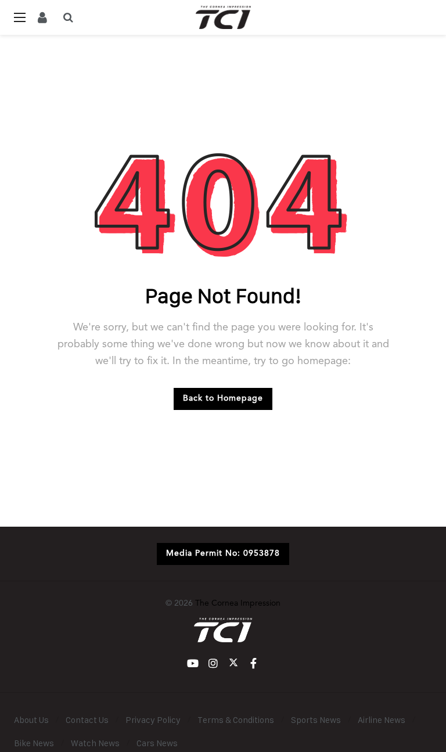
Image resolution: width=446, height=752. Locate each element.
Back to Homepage (223, 398)
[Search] (68, 17)
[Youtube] (192, 663)
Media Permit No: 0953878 (223, 553)
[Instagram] (213, 663)
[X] (233, 663)
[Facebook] (253, 663)
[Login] (42, 17)
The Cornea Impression (237, 603)
